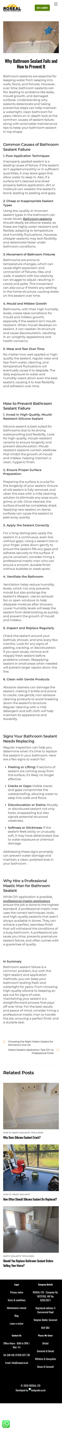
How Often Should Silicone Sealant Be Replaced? (30, 1199)
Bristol (45, 1343)
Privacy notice (16, 1292)
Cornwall (50, 1367)
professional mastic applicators (26, 901)
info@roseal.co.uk (19, 1363)
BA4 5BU (45, 1328)
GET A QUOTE (42, 7)
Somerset (41, 1351)
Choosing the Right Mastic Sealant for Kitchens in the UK (30, 1043)
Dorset (51, 1351)
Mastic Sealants (21, 1133)
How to (7, 1133)
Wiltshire (39, 1359)
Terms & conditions (16, 1300)
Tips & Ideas (37, 1133)
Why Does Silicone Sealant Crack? (22, 1137)
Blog (16, 1316)
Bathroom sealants (37, 218)
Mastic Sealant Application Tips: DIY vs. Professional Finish (31, 1051)
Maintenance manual (16, 1308)
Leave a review (16, 1323)
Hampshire (51, 1359)
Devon (40, 1367)
